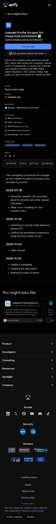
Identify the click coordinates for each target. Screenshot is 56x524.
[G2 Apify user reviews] (15, 459)
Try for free (28, 46)
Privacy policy (28, 497)
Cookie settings (14, 517)
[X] (16, 413)
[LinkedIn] (8, 413)
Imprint (28, 485)
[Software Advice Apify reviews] (24, 450)
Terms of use (28, 491)
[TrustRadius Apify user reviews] (28, 459)
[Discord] (40, 413)
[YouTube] (32, 413)
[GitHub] (24, 413)
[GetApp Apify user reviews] (11, 450)
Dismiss (31, 517)
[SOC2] (33, 431)
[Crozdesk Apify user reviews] (40, 459)
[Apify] (10, 5)
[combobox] (28, 53)
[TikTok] (48, 413)
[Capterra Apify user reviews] (40, 450)
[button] (28, 343)
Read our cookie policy (33, 510)
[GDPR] (22, 431)
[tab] (11, 163)
